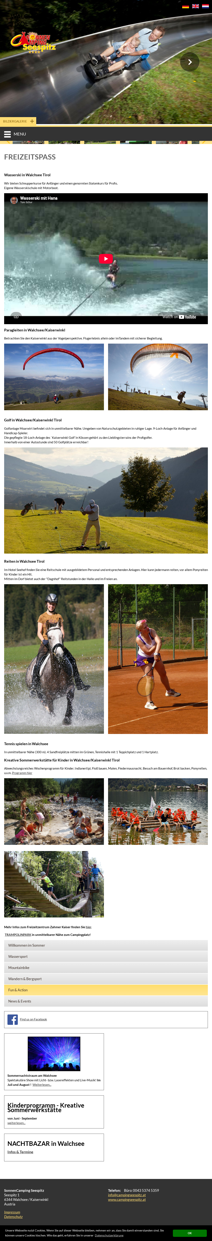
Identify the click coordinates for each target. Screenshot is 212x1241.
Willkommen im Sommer (26, 945)
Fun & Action (18, 990)
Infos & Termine (20, 1152)
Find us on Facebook (33, 1019)
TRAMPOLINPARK (18, 934)
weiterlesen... (16, 1123)
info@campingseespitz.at (127, 1195)
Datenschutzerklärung (109, 1235)
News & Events (19, 1001)
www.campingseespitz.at (127, 1199)
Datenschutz (13, 1217)
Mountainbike (18, 967)
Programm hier (22, 773)
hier (88, 927)
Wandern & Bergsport (25, 979)
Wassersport (18, 956)
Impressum (12, 1212)
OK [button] (190, 1233)
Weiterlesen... (42, 1084)
